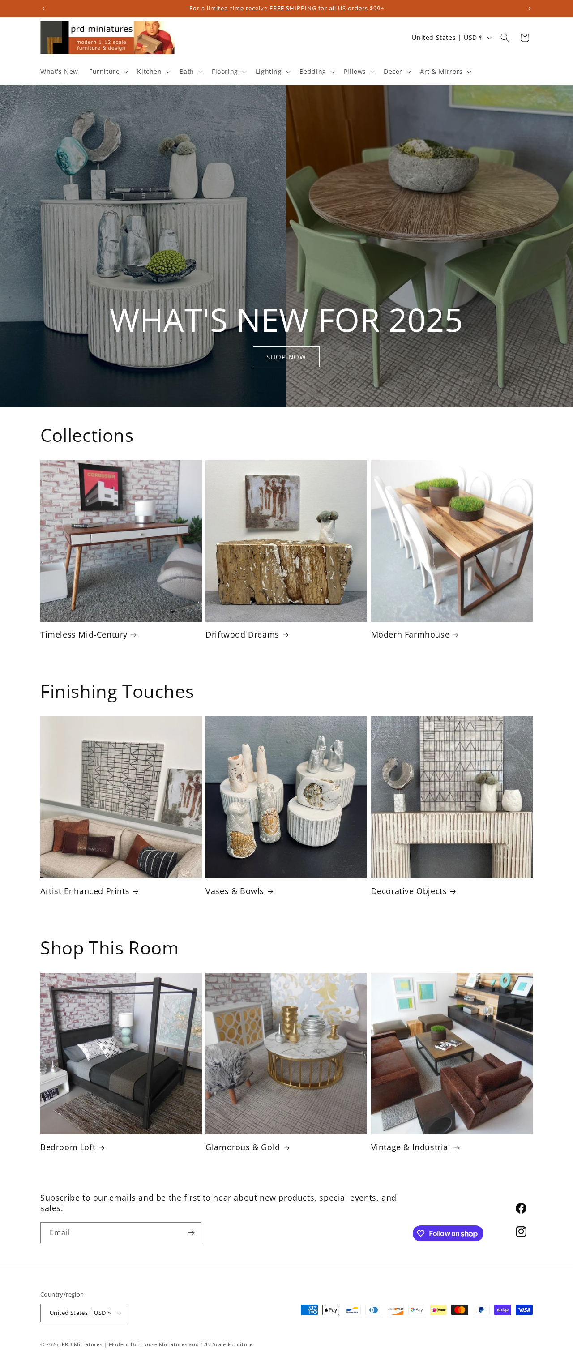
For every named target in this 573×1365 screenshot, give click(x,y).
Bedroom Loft (67, 1147)
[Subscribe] (191, 1232)
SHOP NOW (287, 356)
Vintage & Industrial (411, 1147)
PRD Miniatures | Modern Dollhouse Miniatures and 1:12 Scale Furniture (157, 1344)
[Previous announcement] (43, 8)
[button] (108, 71)
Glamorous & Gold (242, 1147)
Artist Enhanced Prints (84, 891)
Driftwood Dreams (242, 634)
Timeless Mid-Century (84, 634)
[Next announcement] (529, 8)
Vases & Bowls (234, 891)
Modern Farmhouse (410, 634)
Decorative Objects (409, 891)
